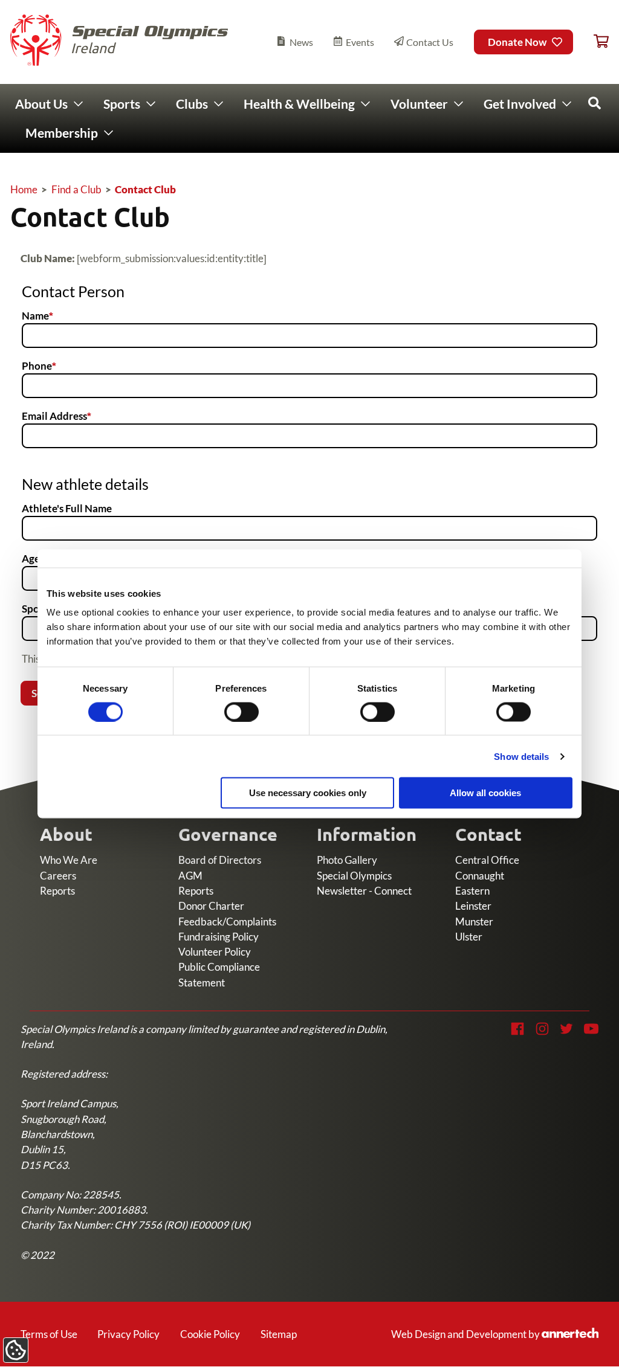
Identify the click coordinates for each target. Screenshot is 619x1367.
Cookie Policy (210, 1334)
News (301, 42)
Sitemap (279, 1334)
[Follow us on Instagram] (542, 1028)
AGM (190, 875)
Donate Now (517, 42)
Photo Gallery (347, 860)
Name (35, 315)
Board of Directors (219, 860)
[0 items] (601, 42)
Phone (37, 365)
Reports (57, 890)
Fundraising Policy (218, 936)
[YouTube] (591, 1028)
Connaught (479, 875)
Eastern (472, 890)
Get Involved (520, 103)
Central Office (487, 860)
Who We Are (68, 860)
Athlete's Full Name (67, 508)
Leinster (473, 905)
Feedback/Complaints (227, 921)
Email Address (54, 416)
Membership (61, 132)
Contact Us (429, 42)
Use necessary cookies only (307, 793)
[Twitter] (566, 1028)
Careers (58, 875)
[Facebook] (517, 1028)
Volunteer (419, 103)
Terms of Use (49, 1334)
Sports (121, 103)
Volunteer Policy (214, 951)
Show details (521, 756)
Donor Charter (211, 905)
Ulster (468, 936)
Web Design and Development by (491, 1334)
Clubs (192, 103)
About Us (41, 103)
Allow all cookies (485, 793)
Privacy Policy (128, 1334)
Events (360, 42)
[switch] (241, 711)
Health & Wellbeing (299, 103)
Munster (474, 921)
